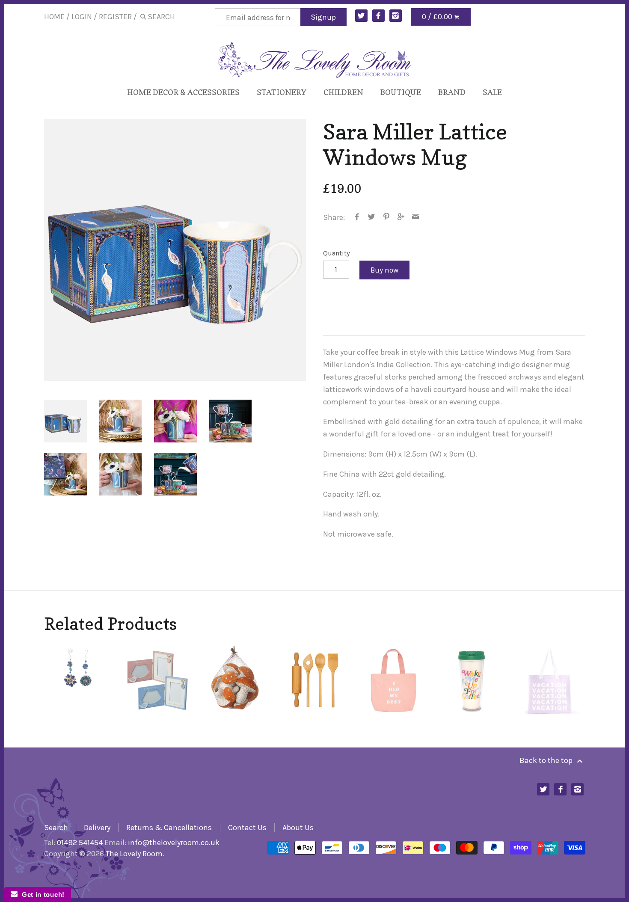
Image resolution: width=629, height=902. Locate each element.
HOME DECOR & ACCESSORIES (183, 92)
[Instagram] (395, 15)
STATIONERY (281, 92)
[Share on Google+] (401, 217)
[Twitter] (361, 15)
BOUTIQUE (400, 92)
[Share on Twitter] (372, 217)
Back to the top (546, 760)
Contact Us (247, 827)
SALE (492, 92)
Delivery (97, 827)
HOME (54, 16)
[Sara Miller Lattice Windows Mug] (175, 250)
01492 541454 (80, 842)
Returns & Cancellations (169, 827)
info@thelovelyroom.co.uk (174, 842)
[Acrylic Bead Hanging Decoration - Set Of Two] (79, 681)
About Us (298, 827)
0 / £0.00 (438, 16)
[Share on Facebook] (357, 217)
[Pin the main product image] (386, 217)
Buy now (384, 270)
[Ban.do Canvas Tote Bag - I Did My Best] (393, 681)
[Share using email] (416, 217)
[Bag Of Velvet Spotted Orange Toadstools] (236, 681)
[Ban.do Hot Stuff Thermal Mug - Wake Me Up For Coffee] (471, 681)
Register (115, 16)
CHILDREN (343, 92)
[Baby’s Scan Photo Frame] (157, 681)
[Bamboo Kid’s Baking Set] (314, 681)
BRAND (452, 92)
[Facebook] (378, 15)
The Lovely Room (134, 853)
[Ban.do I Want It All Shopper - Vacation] (550, 681)
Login (81, 16)
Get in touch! (41, 894)
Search (56, 827)
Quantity (336, 253)
